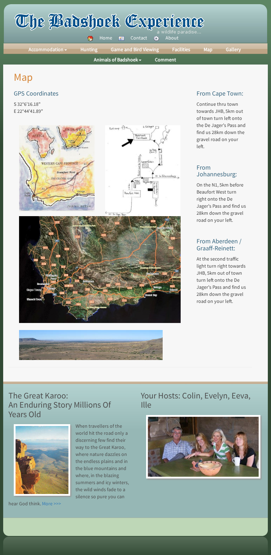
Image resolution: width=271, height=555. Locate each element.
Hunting (88, 49)
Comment (165, 59)
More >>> (51, 503)
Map (208, 49)
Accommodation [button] (46, 49)
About (172, 38)
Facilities (181, 49)
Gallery (233, 49)
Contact (139, 38)
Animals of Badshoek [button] (116, 59)
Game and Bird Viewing (135, 49)
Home (106, 38)
